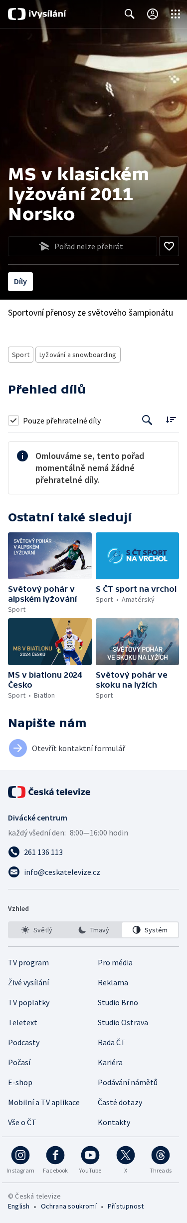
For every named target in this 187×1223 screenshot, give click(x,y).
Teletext (22, 1022)
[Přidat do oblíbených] (169, 246)
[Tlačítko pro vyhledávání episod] (147, 420)
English (18, 1206)
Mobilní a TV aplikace (44, 1102)
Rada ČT (112, 1042)
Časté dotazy (120, 1102)
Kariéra (110, 1062)
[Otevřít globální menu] (175, 14)
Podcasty (23, 1042)
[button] (50, 555)
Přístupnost (126, 1206)
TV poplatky (28, 1002)
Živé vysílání (28, 982)
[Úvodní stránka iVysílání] (37, 14)
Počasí (19, 1062)
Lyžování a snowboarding (78, 354)
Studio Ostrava (123, 1022)
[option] (37, 929)
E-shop (20, 1082)
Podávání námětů (128, 1082)
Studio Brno (118, 1002)
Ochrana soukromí (69, 1206)
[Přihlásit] (152, 14)
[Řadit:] (171, 419)
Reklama (113, 982)
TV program (28, 962)
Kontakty (114, 1122)
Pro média (115, 962)
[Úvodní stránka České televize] (50, 792)
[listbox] (93, 929)
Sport (20, 354)
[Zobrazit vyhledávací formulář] (129, 14)
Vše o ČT (22, 1122)
